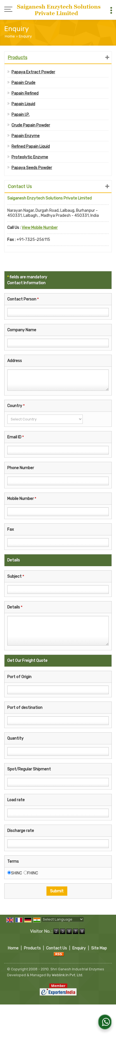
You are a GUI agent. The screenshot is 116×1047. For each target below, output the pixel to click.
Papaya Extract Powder (33, 72)
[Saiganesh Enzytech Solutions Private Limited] (59, 9)
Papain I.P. (21, 114)
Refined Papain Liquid (31, 146)
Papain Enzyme (26, 135)
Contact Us (56, 948)
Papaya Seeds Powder (32, 167)
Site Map (99, 948)
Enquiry (79, 948)
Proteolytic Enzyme (30, 157)
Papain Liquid (23, 104)
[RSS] (59, 954)
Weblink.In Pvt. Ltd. (67, 975)
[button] (40, 227)
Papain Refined (25, 93)
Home (10, 36)
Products (17, 57)
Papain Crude (23, 82)
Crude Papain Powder (31, 125)
